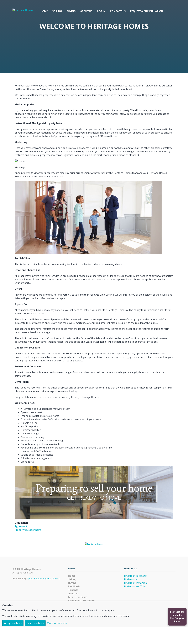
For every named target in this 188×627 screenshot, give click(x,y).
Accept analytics (13, 623)
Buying (71, 11)
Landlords (74, 586)
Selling (57, 11)
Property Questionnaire (28, 529)
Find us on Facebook (135, 575)
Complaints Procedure (81, 600)
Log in (101, 11)
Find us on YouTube (135, 586)
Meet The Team (77, 597)
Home (44, 11)
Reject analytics (35, 623)
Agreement (21, 526)
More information (57, 623)
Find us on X (130, 579)
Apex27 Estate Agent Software (43, 578)
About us (86, 11)
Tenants (73, 590)
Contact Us (118, 11)
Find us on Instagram (135, 583)
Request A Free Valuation (146, 11)
